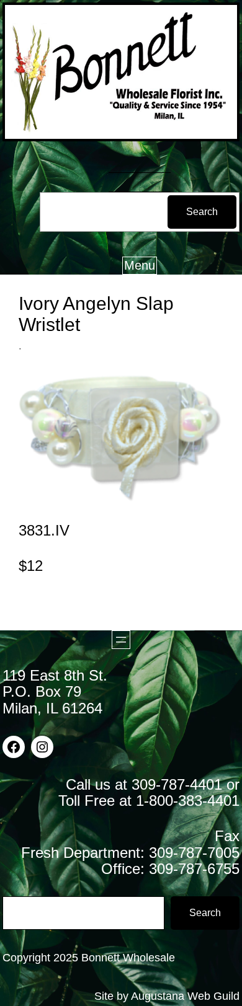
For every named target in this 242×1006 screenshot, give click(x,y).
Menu (139, 265)
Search (202, 211)
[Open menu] (121, 639)
